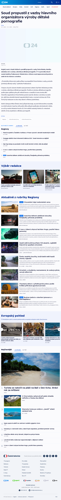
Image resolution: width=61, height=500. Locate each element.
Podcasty (42, 467)
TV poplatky (25, 464)
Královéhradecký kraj (14, 119)
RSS (56, 496)
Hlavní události (7, 7)
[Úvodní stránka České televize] (12, 456)
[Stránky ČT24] (6, 480)
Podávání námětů (26, 473)
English (14, 496)
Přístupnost (30, 496)
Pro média (24, 461)
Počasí (23, 470)
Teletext (6, 467)
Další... (43, 7)
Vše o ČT (24, 475)
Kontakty (42, 475)
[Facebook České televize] (47, 456)
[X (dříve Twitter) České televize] (53, 456)
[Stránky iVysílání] (27, 480)
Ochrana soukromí (22, 496)
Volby (20, 7)
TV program (7, 461)
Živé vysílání (43, 461)
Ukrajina (15, 7)
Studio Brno (43, 464)
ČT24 (2, 25)
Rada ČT (6, 470)
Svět (31, 7)
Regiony (37, 7)
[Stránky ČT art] (46, 480)
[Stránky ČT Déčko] (37, 480)
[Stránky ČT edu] (55, 480)
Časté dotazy (7, 475)
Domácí (26, 7)
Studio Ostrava (25, 467)
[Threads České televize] (56, 456)
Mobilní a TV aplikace (45, 473)
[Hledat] (51, 2)
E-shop (5, 473)
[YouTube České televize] (50, 456)
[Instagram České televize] (44, 456)
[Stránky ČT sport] (16, 480)
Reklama (6, 464)
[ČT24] (5, 2)
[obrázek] (30, 45)
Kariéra (42, 470)
